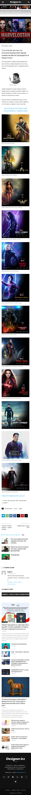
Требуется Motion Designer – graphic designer (7, 527)
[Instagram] (8, 777)
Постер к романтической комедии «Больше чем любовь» (19, 541)
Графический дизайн (16, 11)
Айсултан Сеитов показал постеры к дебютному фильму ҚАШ (20, 549)
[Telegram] (3, 515)
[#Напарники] (6, 557)
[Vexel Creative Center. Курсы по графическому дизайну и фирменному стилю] (6, 747)
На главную (4, 622)
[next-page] (5, 563)
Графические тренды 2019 (23, 526)
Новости (4, 559)
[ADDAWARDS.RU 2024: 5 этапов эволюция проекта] (6, 672)
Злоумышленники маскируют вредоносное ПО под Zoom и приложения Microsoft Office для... (14, 702)
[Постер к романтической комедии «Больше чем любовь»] (6, 541)
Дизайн (7, 11)
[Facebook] (14, 515)
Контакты (23, 790)
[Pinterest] (22, 515)
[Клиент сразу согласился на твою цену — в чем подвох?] (6, 739)
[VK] (11, 515)
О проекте (7, 790)
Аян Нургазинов (8, 508)
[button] (2, 2)
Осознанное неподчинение (19, 644)
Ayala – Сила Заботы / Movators (20, 652)
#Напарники (15, 555)
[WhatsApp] (7, 515)
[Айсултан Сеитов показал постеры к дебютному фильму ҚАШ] (6, 549)
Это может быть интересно (11, 535)
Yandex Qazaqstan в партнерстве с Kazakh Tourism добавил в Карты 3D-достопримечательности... (15, 627)
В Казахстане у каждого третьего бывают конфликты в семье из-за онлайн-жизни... (20, 722)
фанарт (20, 508)
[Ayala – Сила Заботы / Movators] (6, 654)
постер (15, 508)
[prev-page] (3, 563)
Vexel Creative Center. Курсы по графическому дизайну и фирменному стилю (20, 746)
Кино (3, 543)
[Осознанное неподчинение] (6, 646)
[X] (18, 515)
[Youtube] (15, 781)
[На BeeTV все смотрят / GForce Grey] (6, 731)
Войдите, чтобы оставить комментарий (15, 594)
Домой (2, 11)
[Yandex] (26, 777)
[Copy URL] (26, 515)
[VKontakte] (21, 777)
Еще (23, 535)
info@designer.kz (21, 772)
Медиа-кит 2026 (16, 790)
